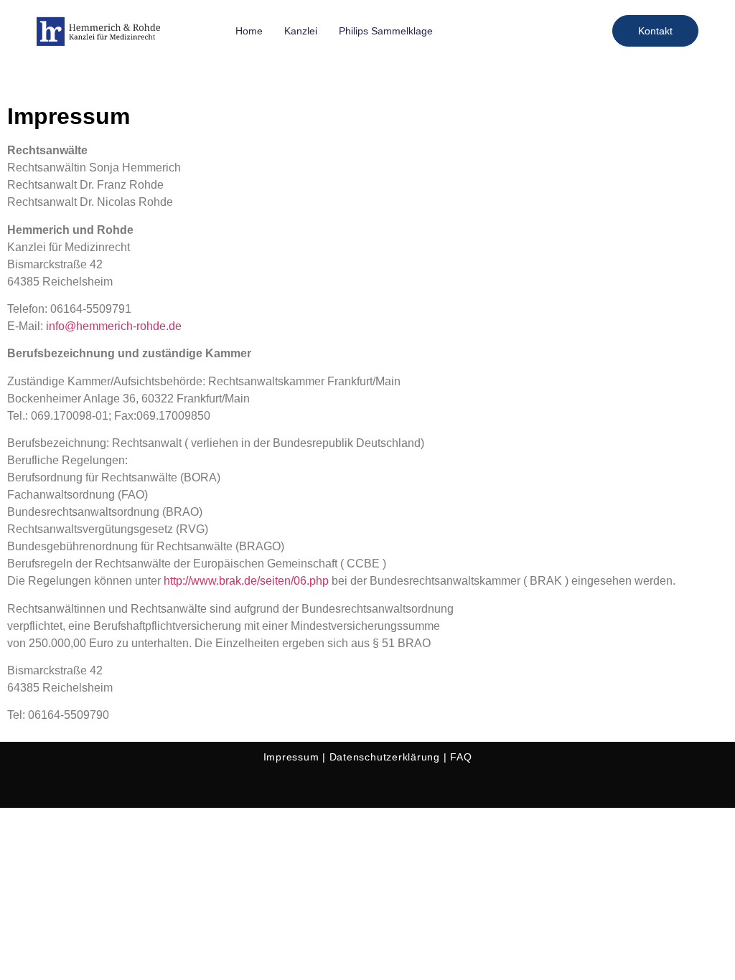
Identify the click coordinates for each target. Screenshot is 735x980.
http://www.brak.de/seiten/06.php (248, 581)
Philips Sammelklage (386, 31)
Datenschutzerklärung (384, 757)
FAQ (461, 757)
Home (249, 31)
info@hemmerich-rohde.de (114, 326)
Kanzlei (300, 31)
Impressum (291, 757)
